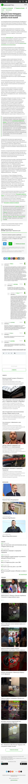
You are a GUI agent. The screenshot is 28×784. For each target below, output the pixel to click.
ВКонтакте (15, 216)
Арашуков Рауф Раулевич (8, 518)
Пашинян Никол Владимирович (10, 500)
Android (17, 206)
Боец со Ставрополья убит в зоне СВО (11, 562)
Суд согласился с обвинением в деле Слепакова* (11, 423)
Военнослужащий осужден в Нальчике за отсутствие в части (12, 379)
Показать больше (14, 749)
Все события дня (23, 574)
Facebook (5, 216)
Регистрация (14, 366)
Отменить (14, 369)
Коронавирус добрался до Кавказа (11, 202)
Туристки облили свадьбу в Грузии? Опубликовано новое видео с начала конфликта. (13, 649)
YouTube (5, 219)
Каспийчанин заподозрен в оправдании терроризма (12, 469)
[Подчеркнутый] (8, 353)
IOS (20, 206)
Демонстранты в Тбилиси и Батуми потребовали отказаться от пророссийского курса (13, 596)
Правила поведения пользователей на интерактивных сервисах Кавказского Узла (14, 776)
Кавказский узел (9, 37)
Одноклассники (21, 216)
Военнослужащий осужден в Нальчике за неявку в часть (14, 571)
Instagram (9, 216)
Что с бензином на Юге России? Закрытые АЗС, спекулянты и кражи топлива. (13, 745)
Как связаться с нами (12, 761)
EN (4, 1)
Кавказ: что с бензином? (7, 8)
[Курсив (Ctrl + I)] (6, 353)
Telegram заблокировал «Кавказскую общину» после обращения (12, 673)
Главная (2, 9)
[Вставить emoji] (14, 353)
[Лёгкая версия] (6, 1)
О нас (2, 761)
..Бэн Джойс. (15, 284)
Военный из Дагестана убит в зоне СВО (11, 566)
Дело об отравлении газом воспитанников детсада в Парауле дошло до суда (13, 412)
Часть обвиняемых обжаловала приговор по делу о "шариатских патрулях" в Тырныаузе (13, 400)
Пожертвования (24, 761)
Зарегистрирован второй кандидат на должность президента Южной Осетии (13, 557)
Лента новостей (9, 9)
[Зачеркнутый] (11, 353)
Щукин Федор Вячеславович (9, 536)
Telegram (5, 212)
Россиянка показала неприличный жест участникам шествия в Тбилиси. (11, 722)
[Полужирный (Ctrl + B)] (3, 353)
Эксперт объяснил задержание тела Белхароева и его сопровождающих (11, 446)
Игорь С (11, 263)
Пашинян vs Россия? (20, 8)
